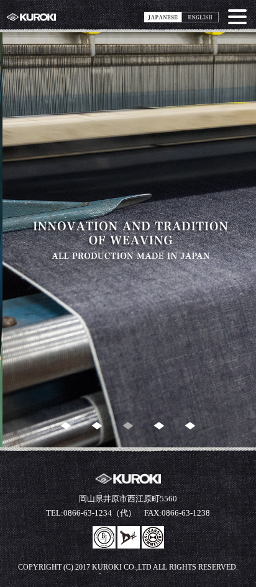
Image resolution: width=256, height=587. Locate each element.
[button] (66, 425)
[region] (128, 239)
